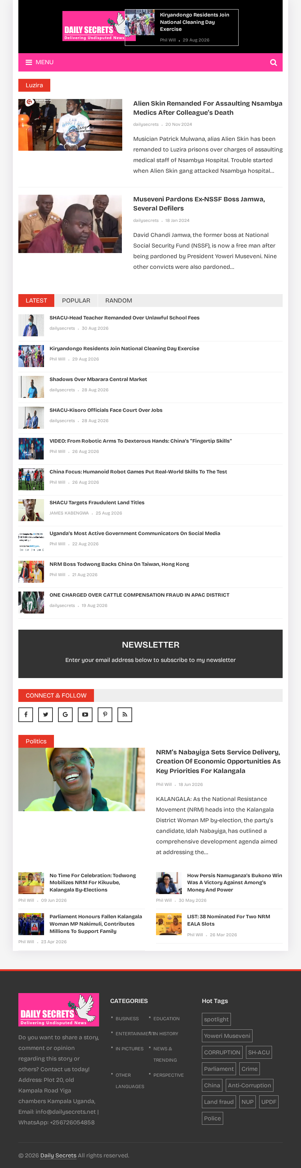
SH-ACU (259, 1052)
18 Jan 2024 (177, 220)
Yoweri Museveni (227, 1035)
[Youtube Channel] (85, 714)
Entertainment (135, 1034)
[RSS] (124, 714)
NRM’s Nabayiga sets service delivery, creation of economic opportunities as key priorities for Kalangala (218, 761)
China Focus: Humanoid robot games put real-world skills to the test (138, 472)
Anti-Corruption (249, 1085)
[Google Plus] (65, 714)
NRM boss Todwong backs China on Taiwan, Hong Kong (119, 564)
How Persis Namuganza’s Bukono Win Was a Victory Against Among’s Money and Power (234, 882)
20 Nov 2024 (179, 124)
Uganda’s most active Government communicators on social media (135, 533)
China (212, 1085)
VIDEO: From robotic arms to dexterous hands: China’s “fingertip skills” (141, 441)
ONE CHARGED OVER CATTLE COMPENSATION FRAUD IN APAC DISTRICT (139, 595)
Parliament (219, 1068)
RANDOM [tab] (118, 300)
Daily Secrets (58, 1155)
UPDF (268, 1101)
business (127, 1019)
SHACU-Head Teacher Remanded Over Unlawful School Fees (125, 318)
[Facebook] (25, 714)
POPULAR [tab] (76, 300)
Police (212, 1118)
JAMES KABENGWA (69, 513)
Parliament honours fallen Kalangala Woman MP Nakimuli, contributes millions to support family (96, 923)
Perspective (168, 1075)
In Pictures (130, 1049)
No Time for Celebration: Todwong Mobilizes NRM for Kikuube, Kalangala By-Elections (93, 882)
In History (165, 1034)
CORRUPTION (222, 1052)
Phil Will (168, 40)
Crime (250, 1068)
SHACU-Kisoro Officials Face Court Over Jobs (106, 410)
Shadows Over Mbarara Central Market (98, 379)
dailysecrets (146, 124)
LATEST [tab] (36, 300)
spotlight (216, 1019)
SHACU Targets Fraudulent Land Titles (97, 502)
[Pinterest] (105, 714)
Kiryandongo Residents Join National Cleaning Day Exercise (194, 22)
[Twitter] (45, 714)
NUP (248, 1101)
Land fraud (219, 1101)
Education (166, 1019)
